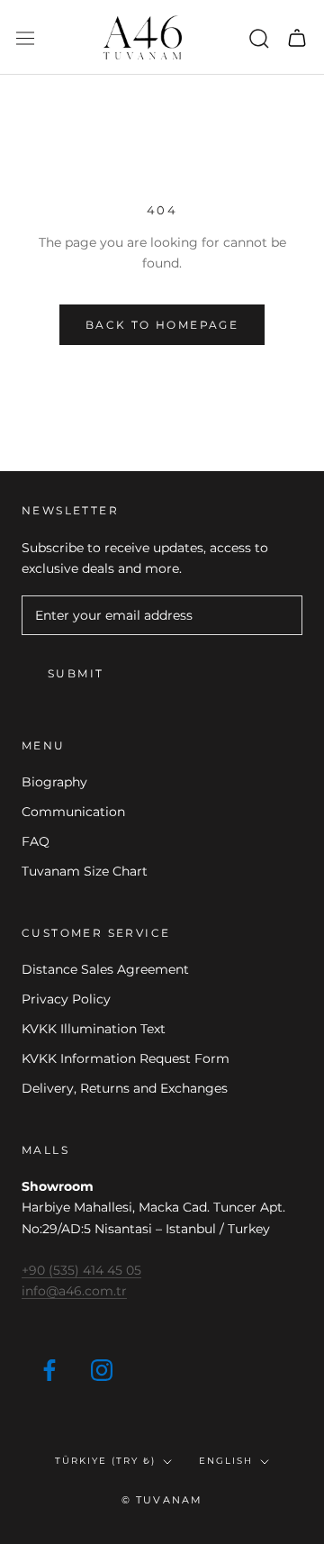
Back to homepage (162, 325)
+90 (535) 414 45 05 (81, 1270)
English (226, 1461)
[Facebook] (49, 1368)
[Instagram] (101, 1368)
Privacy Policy (66, 999)
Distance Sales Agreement (105, 969)
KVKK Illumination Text (94, 1029)
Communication (73, 812)
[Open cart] (297, 38)
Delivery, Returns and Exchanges (125, 1088)
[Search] (259, 38)
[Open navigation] (25, 38)
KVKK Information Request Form (126, 1058)
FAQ (36, 841)
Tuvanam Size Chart (85, 871)
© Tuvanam (162, 1500)
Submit (76, 673)
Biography (54, 782)
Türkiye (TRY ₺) (105, 1461)
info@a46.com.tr (74, 1291)
